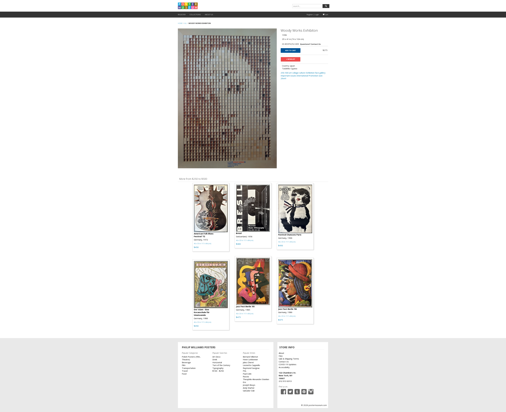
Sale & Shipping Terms (289, 358)
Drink (214, 359)
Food (184, 373)
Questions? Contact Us (310, 44)
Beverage (186, 362)
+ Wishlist (290, 59)
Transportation (189, 368)
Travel (185, 371)
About (281, 353)
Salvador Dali (248, 390)
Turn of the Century (221, 365)
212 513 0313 (285, 381)
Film (183, 365)
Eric (244, 382)
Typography (217, 368)
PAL (244, 371)
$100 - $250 (218, 371)
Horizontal (217, 362)
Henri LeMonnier (250, 359)
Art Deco (216, 356)
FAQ (281, 356)
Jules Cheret (248, 362)
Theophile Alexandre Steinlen (256, 379)
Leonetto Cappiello (251, 365)
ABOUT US (209, 14)
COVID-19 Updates (287, 364)
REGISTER (182, 14)
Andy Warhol (248, 388)
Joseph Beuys (249, 385)
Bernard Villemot (250, 356)
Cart (326, 14)
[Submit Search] (325, 6)
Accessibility (284, 367)
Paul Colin (247, 373)
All (185, 23)
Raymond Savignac (251, 368)
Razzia (246, 376)
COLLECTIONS (195, 14)
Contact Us (284, 361)
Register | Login (313, 14)
